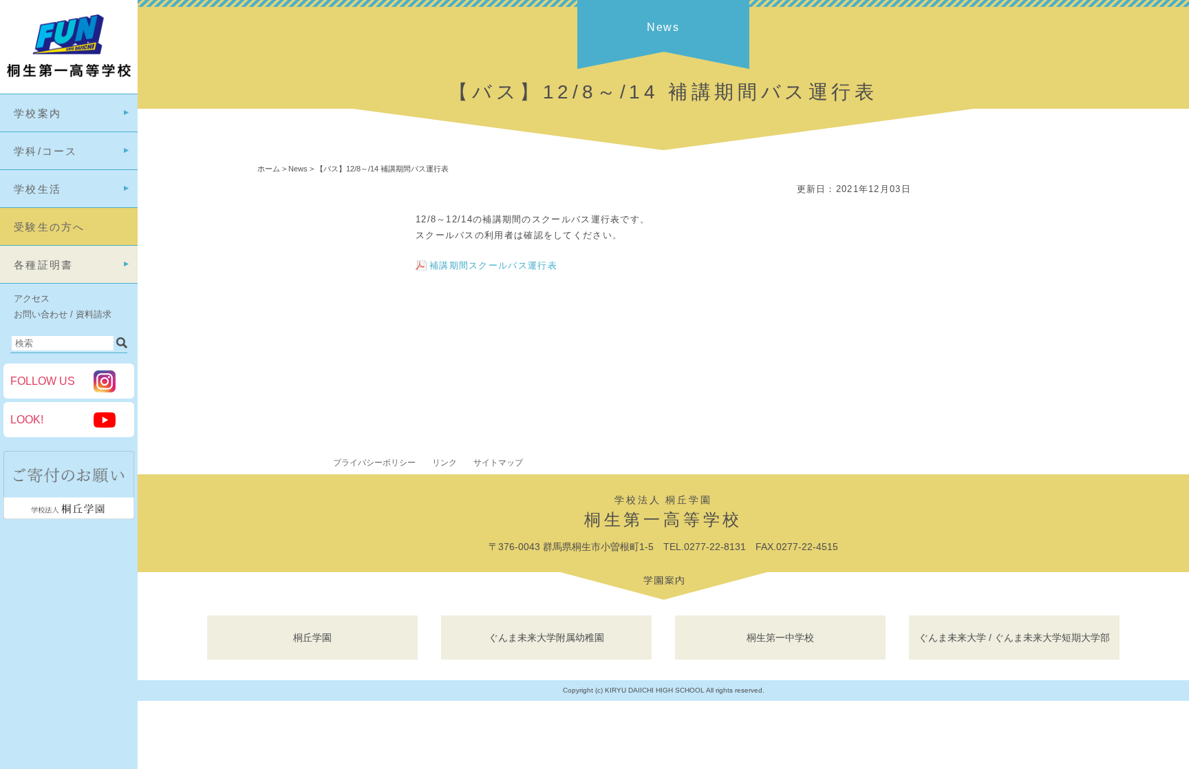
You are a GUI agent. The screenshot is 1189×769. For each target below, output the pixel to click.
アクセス (32, 298)
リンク (444, 463)
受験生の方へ (49, 227)
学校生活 (37, 189)
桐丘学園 (312, 637)
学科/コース (46, 151)
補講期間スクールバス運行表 (493, 265)
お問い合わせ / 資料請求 (62, 314)
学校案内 (37, 113)
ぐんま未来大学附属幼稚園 (546, 637)
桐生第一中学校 (780, 637)
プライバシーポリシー (374, 463)
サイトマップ (498, 463)
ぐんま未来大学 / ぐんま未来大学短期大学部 (1014, 637)
